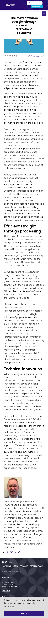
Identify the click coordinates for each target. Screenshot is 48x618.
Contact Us (6, 591)
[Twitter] (11, 552)
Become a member (35, 3)
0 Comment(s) (36, 56)
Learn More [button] (9, 607)
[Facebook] (8, 552)
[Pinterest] (15, 552)
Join (15, 566)
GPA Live (7, 566)
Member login (36, 6)
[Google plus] (19, 552)
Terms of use (36, 566)
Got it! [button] (24, 613)
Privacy (24, 566)
